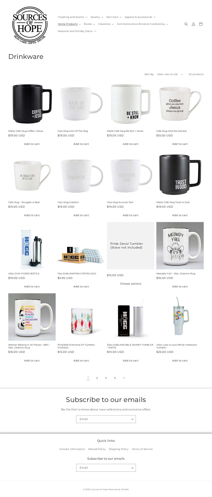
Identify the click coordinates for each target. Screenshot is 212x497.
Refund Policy (97, 448)
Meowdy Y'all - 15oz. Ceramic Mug (175, 273)
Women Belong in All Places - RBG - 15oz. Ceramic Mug (29, 346)
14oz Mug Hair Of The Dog (73, 131)
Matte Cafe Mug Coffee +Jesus (25, 131)
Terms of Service (142, 448)
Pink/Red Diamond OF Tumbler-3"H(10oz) (77, 346)
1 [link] (88, 377)
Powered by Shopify (118, 489)
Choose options (130, 283)
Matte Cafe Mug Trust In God (172, 202)
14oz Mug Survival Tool (120, 202)
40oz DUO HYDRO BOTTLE (24, 273)
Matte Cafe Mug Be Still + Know (125, 131)
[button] (72, 17)
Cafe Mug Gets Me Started (171, 131)
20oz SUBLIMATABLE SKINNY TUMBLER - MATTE (130, 346)
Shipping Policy (119, 448)
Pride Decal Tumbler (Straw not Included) (126, 245)
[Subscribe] (132, 419)
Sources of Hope (99, 489)
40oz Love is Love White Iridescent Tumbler (176, 346)
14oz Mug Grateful (68, 202)
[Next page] (124, 377)
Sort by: (149, 74)
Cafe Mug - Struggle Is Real (24, 202)
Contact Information (72, 448)
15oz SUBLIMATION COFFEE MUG (77, 273)
